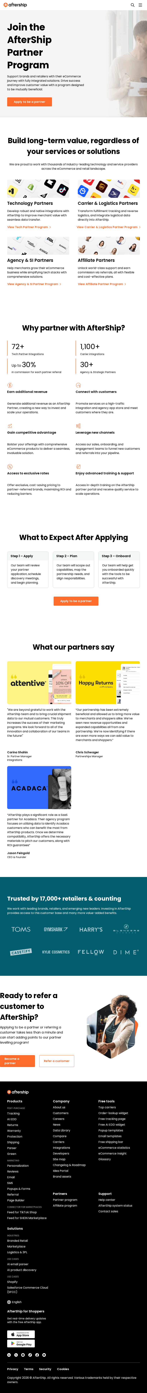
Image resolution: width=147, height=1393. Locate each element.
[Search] (132, 5)
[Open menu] (140, 5)
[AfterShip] (16, 5)
